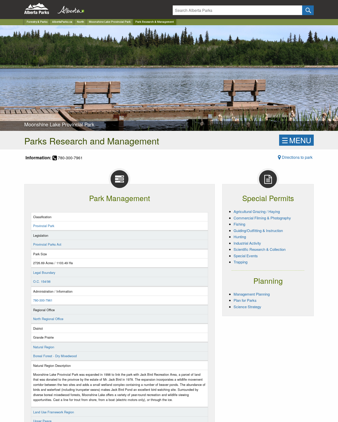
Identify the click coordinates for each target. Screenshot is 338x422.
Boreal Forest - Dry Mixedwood (55, 355)
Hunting (240, 236)
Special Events (246, 255)
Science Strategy (247, 306)
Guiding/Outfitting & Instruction (258, 230)
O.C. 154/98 (41, 281)
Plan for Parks (245, 300)
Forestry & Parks (37, 21)
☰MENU (296, 140)
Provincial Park (43, 225)
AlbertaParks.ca (62, 21)
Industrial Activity (247, 243)
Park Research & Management (154, 21)
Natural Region (43, 347)
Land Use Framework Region (53, 412)
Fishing (239, 224)
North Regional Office (48, 318)
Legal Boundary (44, 272)
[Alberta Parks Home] (39, 8)
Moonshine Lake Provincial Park (110, 21)
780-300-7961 (42, 300)
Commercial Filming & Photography (262, 217)
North (80, 21)
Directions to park (297, 157)
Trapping (240, 261)
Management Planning (252, 294)
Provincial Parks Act (47, 244)
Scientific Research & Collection (260, 249)
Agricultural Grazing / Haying (257, 211)
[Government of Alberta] (69, 8)
